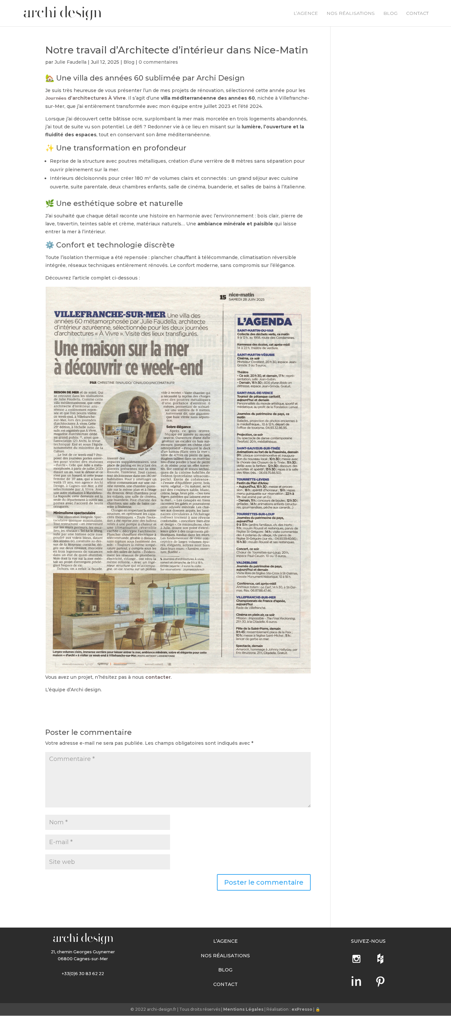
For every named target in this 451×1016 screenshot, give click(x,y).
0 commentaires (158, 62)
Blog (128, 62)
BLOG (390, 13)
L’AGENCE (306, 13)
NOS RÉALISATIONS (351, 13)
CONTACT (417, 13)
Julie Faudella (70, 62)
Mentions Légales (243, 1009)
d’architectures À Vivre (85, 98)
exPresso (302, 1009)
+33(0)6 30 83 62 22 (83, 973)
